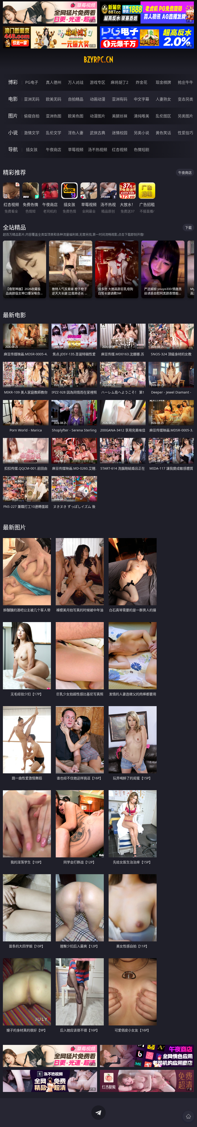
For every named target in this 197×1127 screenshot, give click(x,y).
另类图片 (185, 116)
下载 (188, 227)
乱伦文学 (53, 132)
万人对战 (75, 82)
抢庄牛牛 (185, 82)
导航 (13, 149)
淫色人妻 (75, 132)
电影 (13, 99)
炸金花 (141, 82)
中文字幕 (141, 99)
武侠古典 (97, 132)
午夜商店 (53, 149)
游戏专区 (97, 82)
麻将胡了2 (119, 82)
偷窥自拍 (31, 116)
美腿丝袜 (119, 116)
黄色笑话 (163, 132)
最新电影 (14, 315)
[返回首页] (188, 1116)
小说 (13, 132)
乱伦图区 (163, 116)
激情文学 (31, 132)
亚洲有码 (119, 99)
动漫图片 (97, 116)
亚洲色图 (53, 116)
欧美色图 (75, 116)
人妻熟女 (163, 99)
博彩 (13, 82)
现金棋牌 (163, 82)
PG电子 (31, 82)
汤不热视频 (97, 149)
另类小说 (141, 132)
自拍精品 (75, 99)
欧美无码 (53, 99)
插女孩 (31, 149)
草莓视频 (75, 149)
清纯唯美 (141, 116)
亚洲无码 (31, 99)
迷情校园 (119, 132)
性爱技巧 (185, 132)
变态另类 (185, 99)
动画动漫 (97, 99)
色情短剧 (141, 149)
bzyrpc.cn (98, 59)
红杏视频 (119, 149)
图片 (13, 116)
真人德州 (53, 82)
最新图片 (14, 527)
